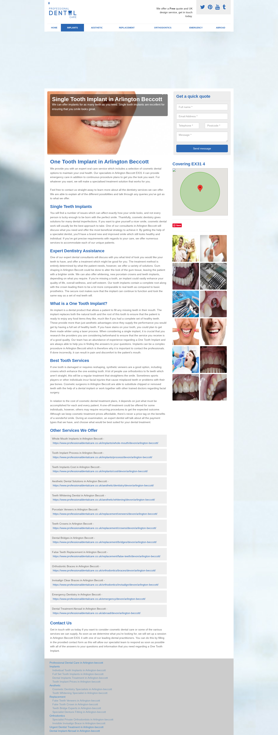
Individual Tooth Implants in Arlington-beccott (79, 670)
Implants (72, 28)
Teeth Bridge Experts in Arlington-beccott (76, 708)
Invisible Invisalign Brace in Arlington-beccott (78, 723)
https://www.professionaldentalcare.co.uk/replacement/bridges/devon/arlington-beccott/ (105, 542)
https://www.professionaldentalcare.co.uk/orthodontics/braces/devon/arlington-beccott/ (104, 570)
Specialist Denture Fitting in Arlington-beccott (79, 711)
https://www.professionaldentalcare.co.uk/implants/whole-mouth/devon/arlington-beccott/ (105, 442)
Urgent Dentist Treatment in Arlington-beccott (76, 727)
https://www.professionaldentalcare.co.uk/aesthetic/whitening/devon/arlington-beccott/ (104, 499)
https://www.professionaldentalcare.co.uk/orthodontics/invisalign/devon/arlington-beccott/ (105, 584)
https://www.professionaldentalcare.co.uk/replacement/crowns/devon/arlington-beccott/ (104, 528)
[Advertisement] (139, 60)
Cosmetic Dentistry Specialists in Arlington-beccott (82, 689)
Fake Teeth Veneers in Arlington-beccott (76, 700)
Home (54, 28)
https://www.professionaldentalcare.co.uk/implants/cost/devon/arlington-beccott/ (100, 471)
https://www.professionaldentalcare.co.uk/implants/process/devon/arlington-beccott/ (102, 457)
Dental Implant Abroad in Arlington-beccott (75, 730)
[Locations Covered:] (49, 3)
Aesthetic (97, 28)
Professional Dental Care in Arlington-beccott (76, 662)
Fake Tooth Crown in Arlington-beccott (75, 704)
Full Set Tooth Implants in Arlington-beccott (77, 674)
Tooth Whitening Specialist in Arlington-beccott (79, 692)
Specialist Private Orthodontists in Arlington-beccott (82, 719)
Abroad (220, 28)
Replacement (127, 28)
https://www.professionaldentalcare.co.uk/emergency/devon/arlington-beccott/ (99, 598)
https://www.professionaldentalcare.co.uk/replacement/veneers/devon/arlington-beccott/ (105, 513)
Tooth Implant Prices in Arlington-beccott (76, 681)
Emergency (196, 28)
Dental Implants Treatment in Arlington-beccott (80, 677)
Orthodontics (162, 28)
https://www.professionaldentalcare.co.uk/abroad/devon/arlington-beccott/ (97, 613)
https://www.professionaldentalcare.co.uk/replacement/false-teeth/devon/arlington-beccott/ (106, 556)
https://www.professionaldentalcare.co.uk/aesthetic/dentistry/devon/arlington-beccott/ (103, 485)
